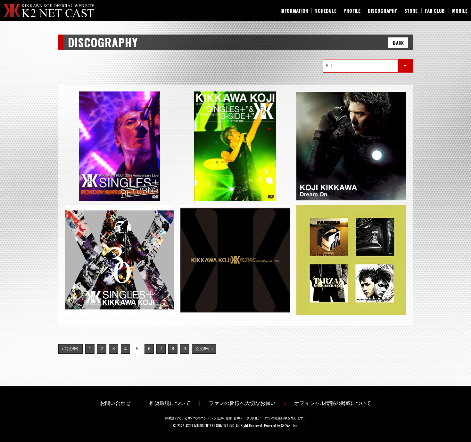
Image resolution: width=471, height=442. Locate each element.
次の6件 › (204, 348)
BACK (398, 42)
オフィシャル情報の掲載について (332, 403)
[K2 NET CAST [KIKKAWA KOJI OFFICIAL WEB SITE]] (54, 10)
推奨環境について (169, 403)
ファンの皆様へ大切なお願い (242, 403)
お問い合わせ (115, 403)
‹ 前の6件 (70, 348)
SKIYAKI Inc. (289, 425)
